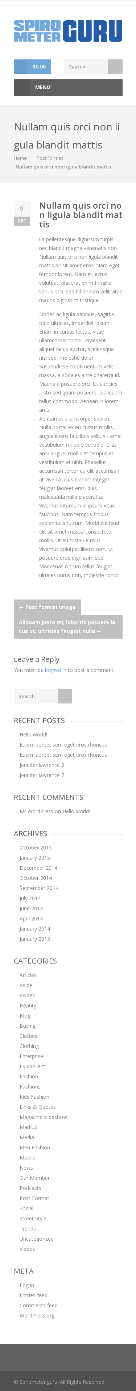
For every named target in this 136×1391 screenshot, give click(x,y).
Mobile (28, 1157)
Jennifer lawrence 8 (42, 764)
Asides (27, 995)
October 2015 (36, 847)
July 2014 (30, 898)
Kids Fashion (34, 1096)
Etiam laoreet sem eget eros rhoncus (63, 744)
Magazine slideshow (43, 1117)
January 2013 (35, 938)
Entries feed (34, 1295)
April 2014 (31, 918)
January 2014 (35, 928)
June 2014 (31, 908)
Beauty (28, 1005)
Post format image (47, 606)
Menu (42, 87)
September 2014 (39, 888)
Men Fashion (35, 1147)
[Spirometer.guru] (68, 30)
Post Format (50, 158)
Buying (28, 1025)
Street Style (33, 1218)
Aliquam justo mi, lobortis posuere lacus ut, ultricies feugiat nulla (67, 626)
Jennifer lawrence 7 (42, 775)
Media (27, 1137)
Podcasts (30, 1188)
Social (26, 1208)
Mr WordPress (36, 811)
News (26, 1167)
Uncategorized (37, 1238)
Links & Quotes (38, 1106)
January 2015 (35, 857)
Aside (26, 985)
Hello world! (33, 734)
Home (20, 158)
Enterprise (31, 1056)
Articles (28, 975)
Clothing (29, 1046)
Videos (27, 1248)
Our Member (35, 1177)
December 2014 (38, 867)
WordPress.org (37, 1315)
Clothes (28, 1035)
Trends (28, 1228)
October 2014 (36, 877)
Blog (25, 1015)
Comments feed (39, 1305)
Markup (28, 1127)
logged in (55, 670)
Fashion (29, 1076)
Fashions (30, 1086)
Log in (27, 1285)
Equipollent (32, 1066)
